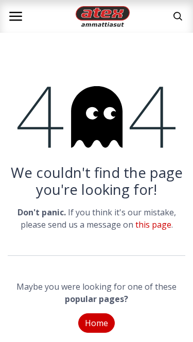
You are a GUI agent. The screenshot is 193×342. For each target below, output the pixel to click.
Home (96, 323)
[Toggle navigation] (15, 16)
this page (153, 224)
